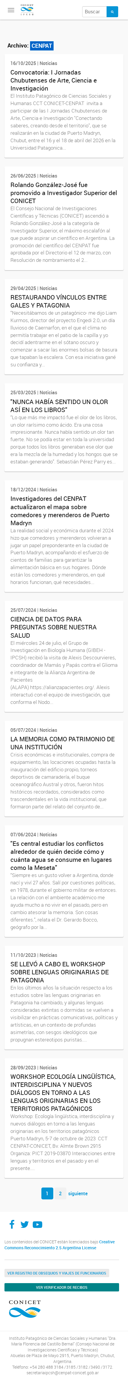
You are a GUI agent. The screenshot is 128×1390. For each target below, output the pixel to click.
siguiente (78, 1193)
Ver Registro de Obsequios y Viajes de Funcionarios (56, 1273)
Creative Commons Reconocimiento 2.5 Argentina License (59, 1244)
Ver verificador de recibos (62, 1287)
